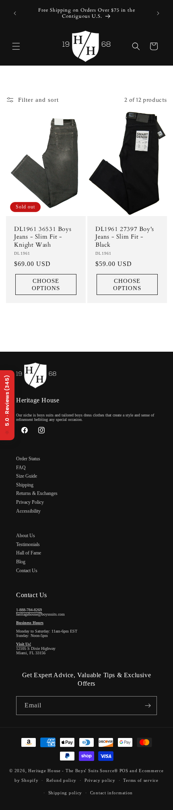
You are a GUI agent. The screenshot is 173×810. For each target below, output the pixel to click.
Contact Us (26, 570)
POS (123, 770)
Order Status (28, 459)
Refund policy (61, 780)
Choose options (46, 285)
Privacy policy (99, 780)
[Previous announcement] (15, 13)
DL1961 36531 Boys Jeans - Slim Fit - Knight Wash (42, 237)
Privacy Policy (30, 502)
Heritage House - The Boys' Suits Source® (73, 770)
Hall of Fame (28, 553)
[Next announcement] (158, 13)
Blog (20, 562)
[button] (16, 46)
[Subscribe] (148, 705)
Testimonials (28, 544)
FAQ (21, 467)
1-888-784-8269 (29, 610)
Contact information (111, 792)
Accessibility (28, 511)
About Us (25, 535)
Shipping (24, 485)
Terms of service (140, 780)
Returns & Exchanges (37, 493)
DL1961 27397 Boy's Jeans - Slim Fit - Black (124, 237)
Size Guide (26, 476)
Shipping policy (65, 792)
